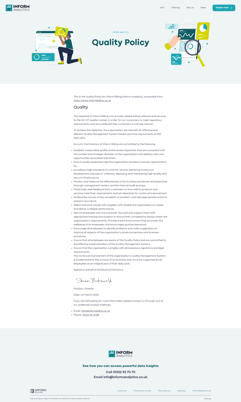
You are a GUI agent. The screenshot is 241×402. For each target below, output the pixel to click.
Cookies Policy (122, 391)
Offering (175, 8)
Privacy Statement (164, 391)
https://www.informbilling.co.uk (92, 100)
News (203, 8)
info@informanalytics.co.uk (125, 377)
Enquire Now (222, 8)
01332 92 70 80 (90, 315)
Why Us (190, 8)
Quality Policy (181, 391)
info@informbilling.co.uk (95, 311)
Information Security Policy (142, 391)
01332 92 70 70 (124, 372)
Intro (162, 8)
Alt (210, 398)
